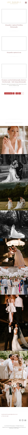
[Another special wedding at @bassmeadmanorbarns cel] (14, 252)
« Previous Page (8, 93)
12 (16, 93)
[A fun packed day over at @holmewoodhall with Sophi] (14, 281)
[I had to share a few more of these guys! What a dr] (14, 196)
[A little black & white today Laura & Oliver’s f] (14, 224)
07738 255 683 (4, 416)
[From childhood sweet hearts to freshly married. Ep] (14, 309)
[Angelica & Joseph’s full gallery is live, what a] (14, 168)
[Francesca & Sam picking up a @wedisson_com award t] (14, 393)
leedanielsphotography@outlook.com (9, 414)
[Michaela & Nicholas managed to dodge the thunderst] (14, 140)
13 (19, 93)
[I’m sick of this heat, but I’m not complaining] (14, 337)
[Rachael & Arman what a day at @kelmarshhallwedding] (14, 365)
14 (22, 93)
